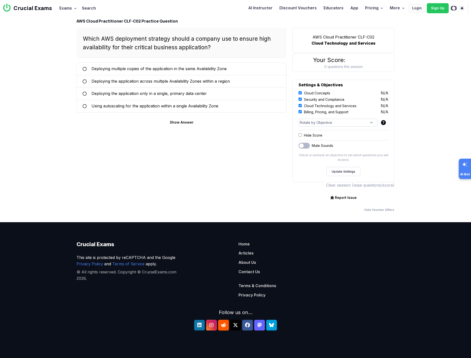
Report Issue (346, 197)
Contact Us (249, 271)
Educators (333, 7)
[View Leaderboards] (454, 8)
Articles (246, 253)
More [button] (395, 7)
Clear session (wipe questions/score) (360, 185)
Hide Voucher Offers (379, 210)
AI (260, 7)
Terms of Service (128, 263)
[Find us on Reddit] (223, 325)
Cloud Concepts (317, 93)
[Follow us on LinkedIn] (199, 325)
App (354, 7)
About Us (247, 262)
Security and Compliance (324, 99)
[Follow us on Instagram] (211, 325)
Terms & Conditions (257, 285)
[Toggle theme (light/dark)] (462, 8)
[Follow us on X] (235, 325)
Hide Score (313, 135)
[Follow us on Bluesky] (271, 325)
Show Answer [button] (182, 122)
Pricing (372, 7)
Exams (65, 8)
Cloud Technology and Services (330, 106)
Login (417, 8)
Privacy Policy (90, 263)
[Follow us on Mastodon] (259, 325)
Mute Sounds (322, 145)
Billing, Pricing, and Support (326, 112)
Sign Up (438, 8)
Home (244, 244)
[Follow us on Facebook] (247, 325)
